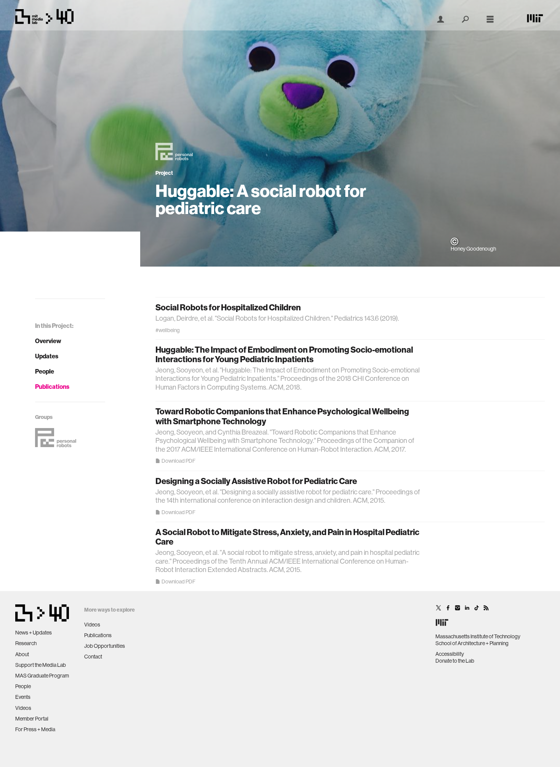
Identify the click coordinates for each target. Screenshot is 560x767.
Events (22, 696)
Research (26, 643)
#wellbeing (167, 330)
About (22, 654)
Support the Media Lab (40, 665)
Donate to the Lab (454, 660)
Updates (46, 356)
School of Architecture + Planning (472, 643)
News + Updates (33, 632)
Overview (48, 341)
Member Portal (31, 718)
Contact (93, 656)
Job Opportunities (104, 645)
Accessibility (449, 653)
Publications (52, 386)
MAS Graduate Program (42, 675)
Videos (23, 708)
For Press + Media (35, 729)
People (44, 371)
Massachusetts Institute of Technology (477, 636)
